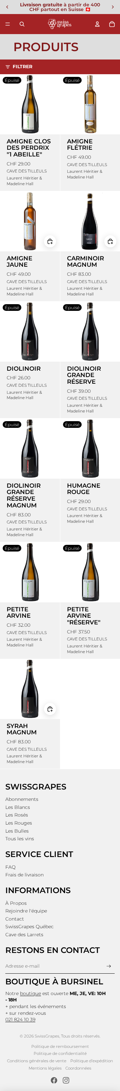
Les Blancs (17, 807)
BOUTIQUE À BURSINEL (54, 981)
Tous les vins (19, 839)
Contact (14, 919)
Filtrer (22, 67)
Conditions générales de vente (36, 1060)
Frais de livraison (24, 875)
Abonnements (21, 799)
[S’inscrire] (109, 966)
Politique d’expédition (91, 1060)
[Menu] (7, 24)
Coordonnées (78, 1068)
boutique (30, 993)
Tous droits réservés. (80, 1036)
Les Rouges (18, 823)
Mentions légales (45, 1068)
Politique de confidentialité (60, 1053)
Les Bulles (17, 831)
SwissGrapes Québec (29, 927)
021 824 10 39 (20, 1019)
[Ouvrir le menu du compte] (97, 24)
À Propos (16, 903)
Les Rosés (16, 815)
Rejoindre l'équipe (26, 911)
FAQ (10, 867)
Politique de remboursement (60, 1046)
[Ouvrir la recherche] (22, 24)
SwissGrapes (47, 1036)
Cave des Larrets (24, 935)
